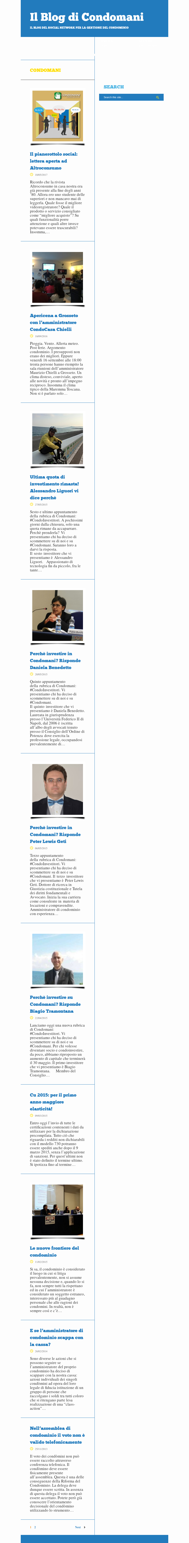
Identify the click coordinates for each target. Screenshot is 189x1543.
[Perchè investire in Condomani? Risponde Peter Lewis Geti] (57, 790)
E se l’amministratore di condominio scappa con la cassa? (56, 1337)
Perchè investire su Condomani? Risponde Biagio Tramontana (55, 1004)
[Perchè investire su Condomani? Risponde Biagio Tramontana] (57, 960)
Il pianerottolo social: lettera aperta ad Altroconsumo (53, 161)
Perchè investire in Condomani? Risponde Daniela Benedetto (55, 660)
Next (78, 1527)
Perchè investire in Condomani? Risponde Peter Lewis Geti (55, 834)
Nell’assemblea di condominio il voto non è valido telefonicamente (57, 1435)
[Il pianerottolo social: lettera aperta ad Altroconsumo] (57, 117)
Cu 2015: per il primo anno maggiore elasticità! (53, 1102)
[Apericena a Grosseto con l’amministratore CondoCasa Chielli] (57, 278)
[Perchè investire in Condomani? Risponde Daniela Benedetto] (57, 617)
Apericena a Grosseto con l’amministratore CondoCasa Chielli (54, 322)
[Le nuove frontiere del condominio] (57, 1211)
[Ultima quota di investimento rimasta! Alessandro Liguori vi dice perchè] (57, 440)
